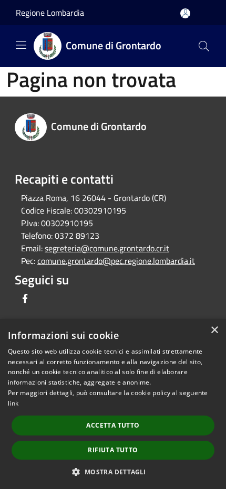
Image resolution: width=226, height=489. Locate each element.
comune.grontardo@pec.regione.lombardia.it (116, 260)
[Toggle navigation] (21, 45)
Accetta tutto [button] (112, 425)
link (13, 403)
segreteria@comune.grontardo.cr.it (107, 248)
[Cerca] (204, 46)
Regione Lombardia (50, 12)
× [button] (214, 330)
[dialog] (113, 404)
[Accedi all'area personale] (185, 13)
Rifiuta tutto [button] (113, 449)
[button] (113, 471)
